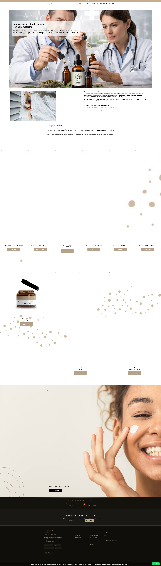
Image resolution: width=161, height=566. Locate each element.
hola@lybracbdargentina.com (111, 540)
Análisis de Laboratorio (94, 535)
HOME (81, 3)
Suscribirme (89, 520)
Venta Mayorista (93, 544)
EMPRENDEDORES (102, 3)
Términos (111, 560)
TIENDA (94, 3)
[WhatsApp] (51, 553)
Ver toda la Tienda (77, 542)
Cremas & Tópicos (77, 535)
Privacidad (107, 560)
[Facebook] (48, 553)
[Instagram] (45, 553)
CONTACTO (111, 3)
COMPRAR (13, 249)
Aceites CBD (76, 533)
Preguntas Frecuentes (94, 539)
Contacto (91, 542)
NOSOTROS (87, 3)
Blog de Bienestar (93, 537)
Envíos (115, 560)
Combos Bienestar (77, 537)
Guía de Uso (76, 539)
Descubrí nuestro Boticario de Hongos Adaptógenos (99, 1)
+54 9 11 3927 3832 (110, 537)
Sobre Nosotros (93, 533)
